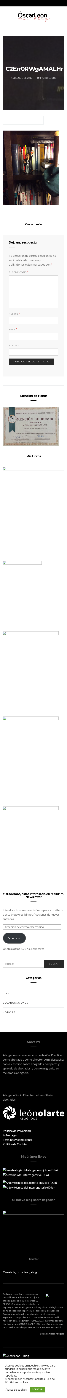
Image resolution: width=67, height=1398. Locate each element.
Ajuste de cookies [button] (16, 1389)
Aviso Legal (10, 1135)
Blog (6, 993)
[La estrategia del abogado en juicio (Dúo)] (30, 1169)
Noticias (9, 1012)
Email (12, 329)
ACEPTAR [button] (37, 1389)
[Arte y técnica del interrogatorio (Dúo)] (29, 1187)
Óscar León (33, 224)
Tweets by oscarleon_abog (20, 1272)
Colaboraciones (15, 1002)
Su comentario (18, 272)
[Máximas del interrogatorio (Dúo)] (26, 1174)
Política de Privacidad (17, 1130)
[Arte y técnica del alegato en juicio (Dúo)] (30, 1182)
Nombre (13, 313)
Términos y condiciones (18, 1139)
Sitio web (14, 345)
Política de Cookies (15, 1144)
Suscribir (14, 938)
